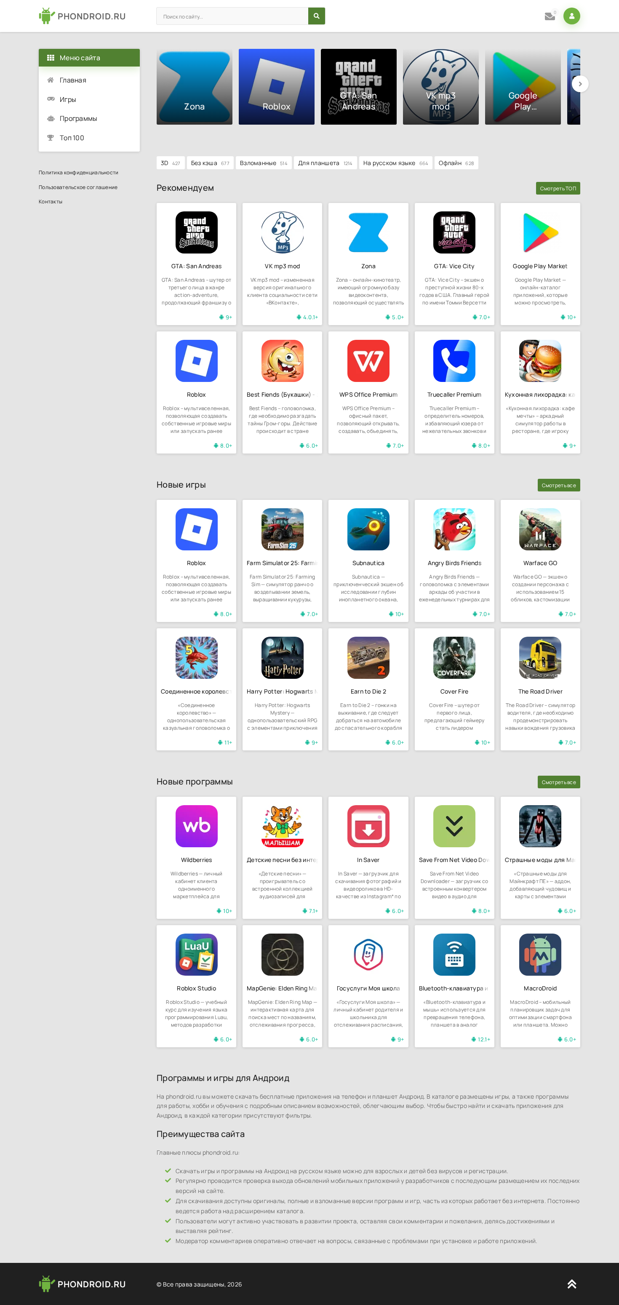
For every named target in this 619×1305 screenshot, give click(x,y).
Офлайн (456, 163)
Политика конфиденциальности (79, 172)
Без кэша (210, 163)
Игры (68, 99)
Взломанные (264, 163)
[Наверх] (571, 1284)
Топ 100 (72, 137)
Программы (79, 118)
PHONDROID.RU (92, 16)
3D (171, 163)
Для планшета (325, 163)
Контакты (50, 201)
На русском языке (396, 163)
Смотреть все (559, 485)
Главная (73, 80)
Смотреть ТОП (558, 188)
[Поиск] (316, 16)
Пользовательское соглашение (78, 187)
